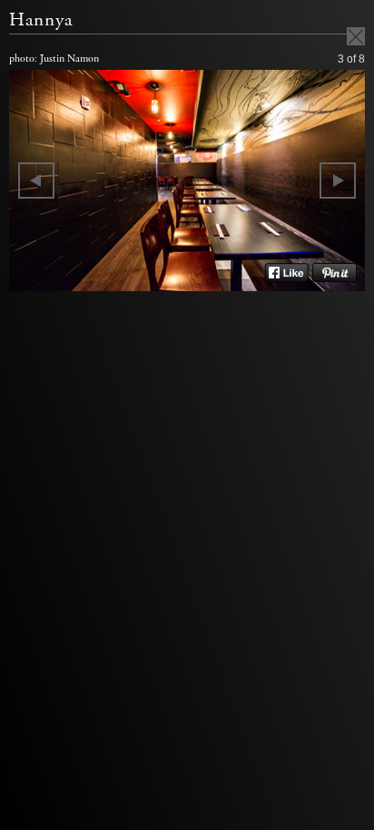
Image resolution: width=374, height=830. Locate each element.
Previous (36, 180)
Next (337, 180)
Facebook (286, 273)
